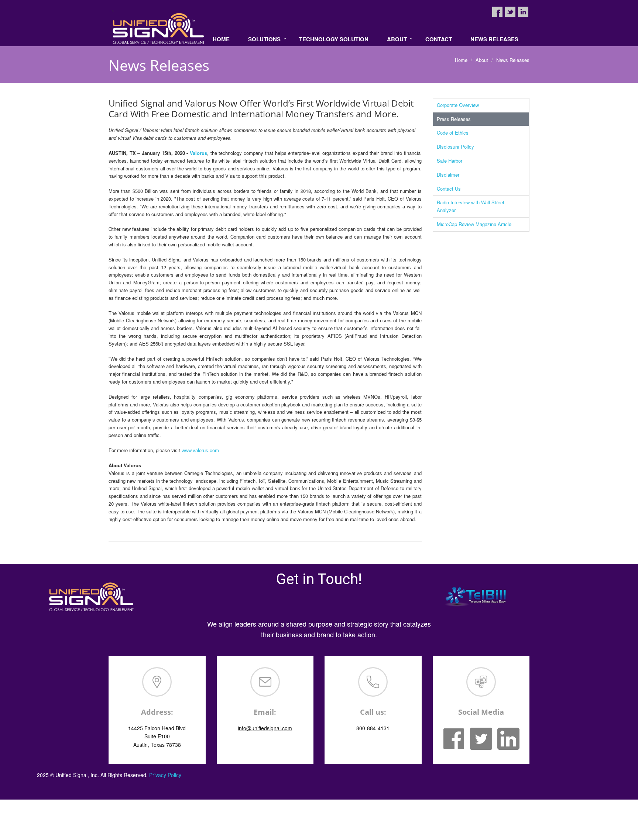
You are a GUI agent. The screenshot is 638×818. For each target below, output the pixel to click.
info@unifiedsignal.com (265, 728)
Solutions (264, 39)
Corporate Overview (458, 104)
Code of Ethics (453, 132)
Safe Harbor (449, 160)
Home (221, 39)
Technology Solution (333, 39)
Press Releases (454, 118)
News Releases (494, 39)
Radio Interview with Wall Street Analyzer (470, 206)
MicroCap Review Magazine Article (474, 224)
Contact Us (449, 188)
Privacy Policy (165, 775)
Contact (438, 39)
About (397, 39)
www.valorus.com (200, 450)
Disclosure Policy (455, 146)
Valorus (198, 152)
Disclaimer (448, 174)
